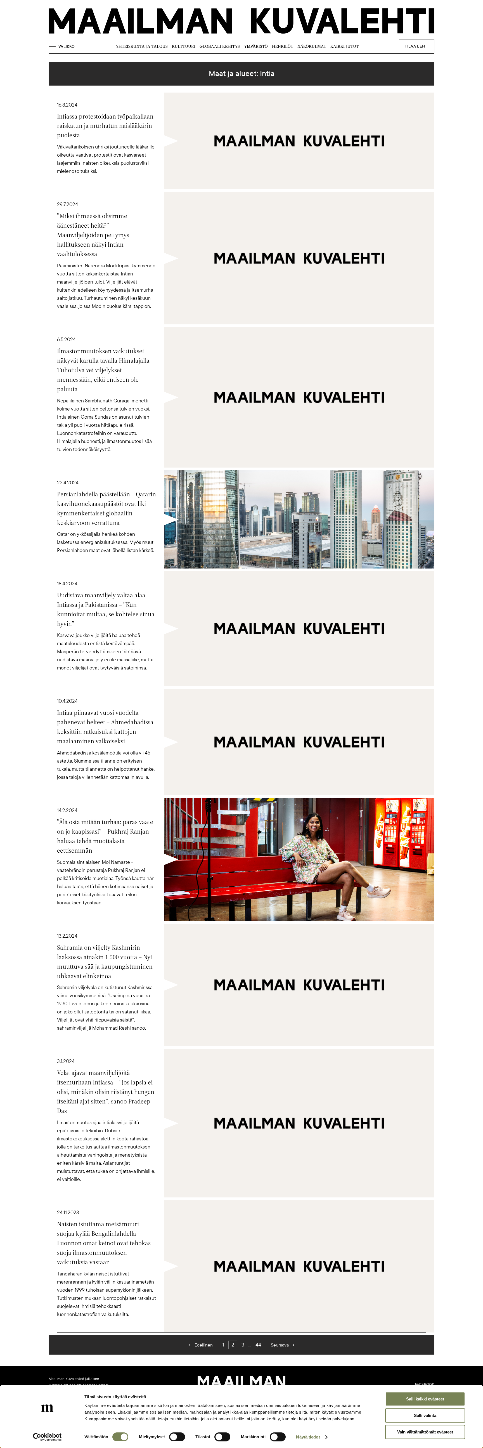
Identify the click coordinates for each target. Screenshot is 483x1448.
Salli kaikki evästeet (425, 1399)
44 (258, 1344)
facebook (424, 1384)
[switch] (177, 1436)
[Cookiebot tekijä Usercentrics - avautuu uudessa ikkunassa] (47, 1437)
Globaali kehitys (220, 46)
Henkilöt (282, 46)
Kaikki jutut (344, 46)
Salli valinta (425, 1415)
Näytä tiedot (308, 1437)
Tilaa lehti (416, 46)
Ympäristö (256, 46)
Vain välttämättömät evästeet (425, 1432)
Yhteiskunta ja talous (142, 46)
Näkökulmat (311, 46)
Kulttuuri (183, 46)
